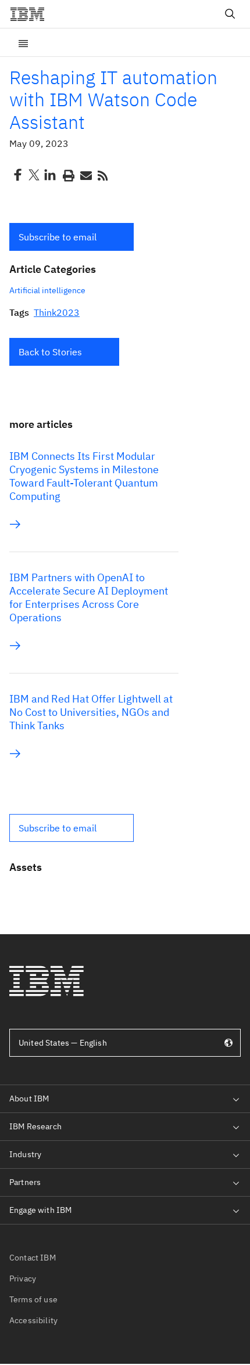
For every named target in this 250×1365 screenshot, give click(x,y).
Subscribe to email (58, 237)
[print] (67, 174)
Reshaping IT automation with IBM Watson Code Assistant (113, 99)
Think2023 (57, 312)
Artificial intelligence (47, 290)
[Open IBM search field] (230, 14)
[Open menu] (23, 42)
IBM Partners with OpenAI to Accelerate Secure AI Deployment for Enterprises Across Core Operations (88, 597)
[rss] (102, 174)
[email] (85, 174)
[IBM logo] (32, 14)
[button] (71, 237)
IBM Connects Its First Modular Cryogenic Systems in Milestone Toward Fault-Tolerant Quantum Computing (84, 476)
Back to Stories (50, 352)
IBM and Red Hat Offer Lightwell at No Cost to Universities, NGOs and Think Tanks (91, 712)
